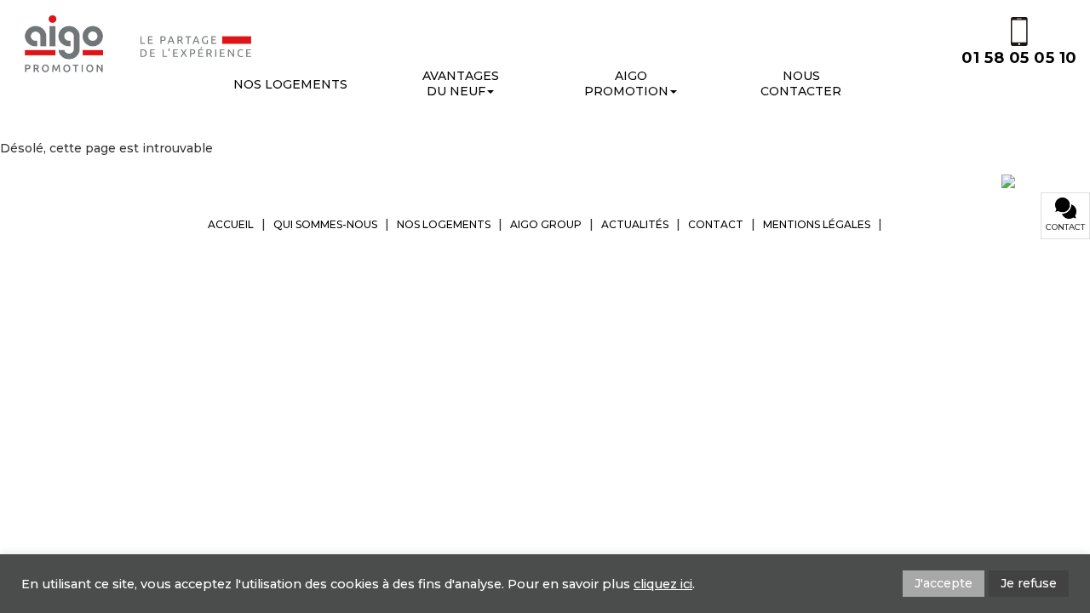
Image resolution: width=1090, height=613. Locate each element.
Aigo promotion (626, 83)
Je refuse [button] (1029, 583)
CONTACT (715, 224)
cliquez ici (663, 584)
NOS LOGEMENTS (443, 224)
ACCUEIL (231, 224)
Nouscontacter (800, 83)
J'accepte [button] (943, 583)
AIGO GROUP (546, 224)
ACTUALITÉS (634, 224)
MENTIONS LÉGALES (816, 224)
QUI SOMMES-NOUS (325, 224)
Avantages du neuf (460, 83)
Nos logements (290, 84)
